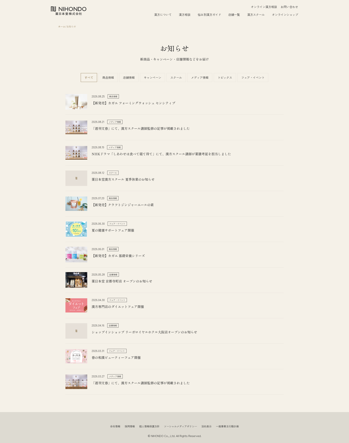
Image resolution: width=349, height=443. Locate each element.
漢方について (163, 14)
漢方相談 (184, 14)
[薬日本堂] (68, 10)
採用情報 (130, 426)
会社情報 (115, 426)
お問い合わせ (289, 7)
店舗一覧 (234, 14)
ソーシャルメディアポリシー (180, 426)
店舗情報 (129, 77)
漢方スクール (256, 14)
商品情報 (108, 77)
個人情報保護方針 (149, 426)
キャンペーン (152, 77)
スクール (176, 77)
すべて (89, 77)
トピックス (225, 77)
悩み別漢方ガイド (209, 14)
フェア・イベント (252, 77)
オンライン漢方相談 (264, 7)
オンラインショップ (285, 14)
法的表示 (206, 426)
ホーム (61, 26)
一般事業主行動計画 (227, 426)
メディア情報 (199, 77)
